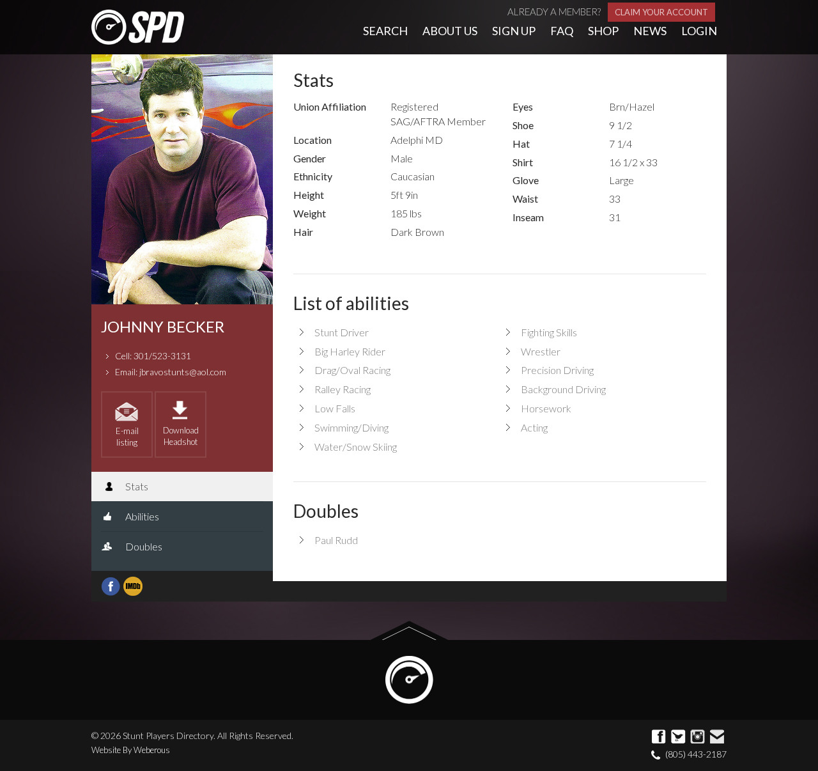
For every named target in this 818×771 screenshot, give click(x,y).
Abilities (141, 516)
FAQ (561, 31)
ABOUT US (449, 31)
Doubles (142, 546)
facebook (659, 737)
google (698, 737)
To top (409, 631)
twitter (678, 737)
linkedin (717, 737)
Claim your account (661, 12)
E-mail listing (127, 437)
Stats (135, 486)
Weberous (152, 750)
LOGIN (699, 31)
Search (385, 31)
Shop (603, 31)
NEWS (650, 31)
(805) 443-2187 (696, 754)
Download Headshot (181, 436)
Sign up (514, 31)
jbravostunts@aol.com (182, 371)
